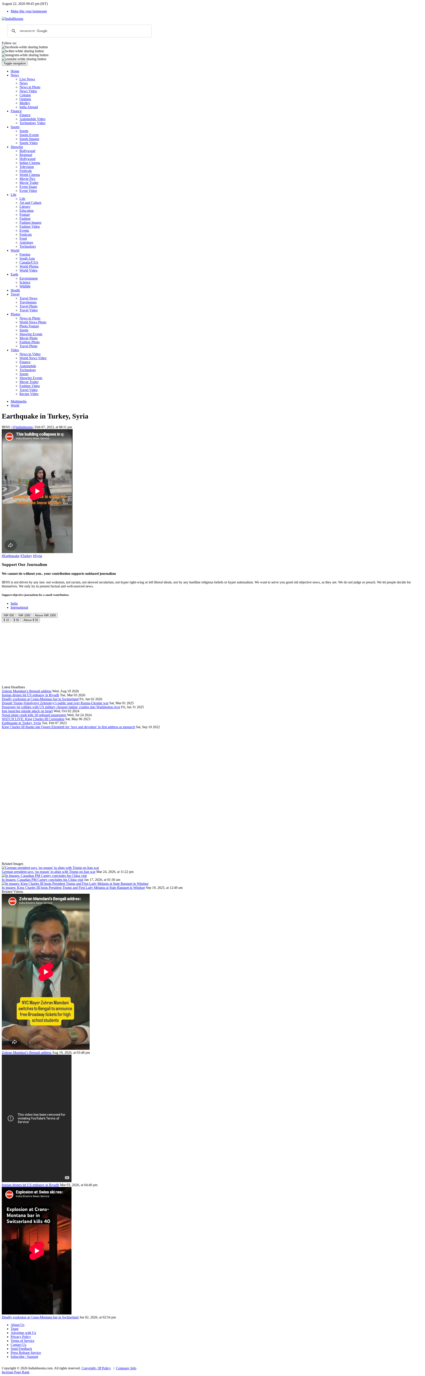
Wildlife (25, 286)
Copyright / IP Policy (96, 1368)
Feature (24, 214)
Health (15, 290)
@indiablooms (22, 427)
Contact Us (18, 1345)
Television (26, 167)
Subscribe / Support (24, 1357)
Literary (25, 206)
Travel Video (28, 310)
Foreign (24, 254)
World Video (28, 270)
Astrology (26, 242)
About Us (17, 1325)
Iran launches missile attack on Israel (27, 711)
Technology (27, 246)
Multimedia (19, 401)
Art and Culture (30, 203)
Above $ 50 (30, 620)
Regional (25, 155)
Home (15, 71)
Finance (16, 111)
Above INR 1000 (45, 615)
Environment (28, 278)
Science (24, 282)
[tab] (14, 603)
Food (23, 238)
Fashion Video (29, 226)
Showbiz (17, 147)
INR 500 (9, 615)
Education (26, 210)
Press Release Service (26, 1353)
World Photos (29, 266)
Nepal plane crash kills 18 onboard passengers (34, 715)
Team (14, 1329)
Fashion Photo (29, 342)
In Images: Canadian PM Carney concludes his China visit (42, 880)
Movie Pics (27, 179)
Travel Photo (28, 306)
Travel (15, 294)
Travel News (28, 298)
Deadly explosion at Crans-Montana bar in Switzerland (40, 699)
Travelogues (28, 302)
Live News (27, 79)
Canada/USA (28, 262)
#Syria (37, 556)
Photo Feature (29, 326)
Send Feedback (21, 1349)
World (15, 250)
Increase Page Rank (15, 1372)
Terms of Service (22, 1341)
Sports (15, 127)
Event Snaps (28, 187)
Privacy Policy (21, 1337)
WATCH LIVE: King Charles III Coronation (33, 719)
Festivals (25, 171)
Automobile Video (32, 119)
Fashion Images (30, 222)
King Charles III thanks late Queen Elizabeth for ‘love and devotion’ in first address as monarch (68, 727)
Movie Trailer (29, 183)
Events (24, 230)
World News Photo (32, 322)
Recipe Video (29, 394)
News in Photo (29, 87)
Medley (24, 103)
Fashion (25, 218)
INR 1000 (24, 615)
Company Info (126, 1368)
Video (15, 350)
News (15, 75)
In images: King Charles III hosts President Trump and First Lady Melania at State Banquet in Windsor (73, 888)
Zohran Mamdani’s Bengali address (26, 691)
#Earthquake (10, 556)
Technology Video (32, 123)
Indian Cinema (29, 163)
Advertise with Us (23, 1333)
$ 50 (16, 620)
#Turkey (26, 556)
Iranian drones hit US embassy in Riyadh (30, 695)
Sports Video (28, 143)
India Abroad (28, 107)
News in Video (30, 354)
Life (13, 195)
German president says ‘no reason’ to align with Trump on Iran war (48, 872)
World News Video (32, 358)
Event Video (28, 191)
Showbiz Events (30, 334)
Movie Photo (28, 338)
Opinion (25, 99)
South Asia (27, 258)
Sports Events (29, 135)
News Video (28, 91)
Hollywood (27, 159)
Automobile (27, 366)
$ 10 (6, 620)
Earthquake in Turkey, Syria (21, 723)
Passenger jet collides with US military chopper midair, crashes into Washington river (61, 707)
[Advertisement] (72, 653)
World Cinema (29, 175)
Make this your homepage (29, 11)
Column (25, 95)
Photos (15, 314)
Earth (14, 274)
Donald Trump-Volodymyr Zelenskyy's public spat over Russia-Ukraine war (55, 703)
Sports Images (29, 139)
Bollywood (27, 151)
